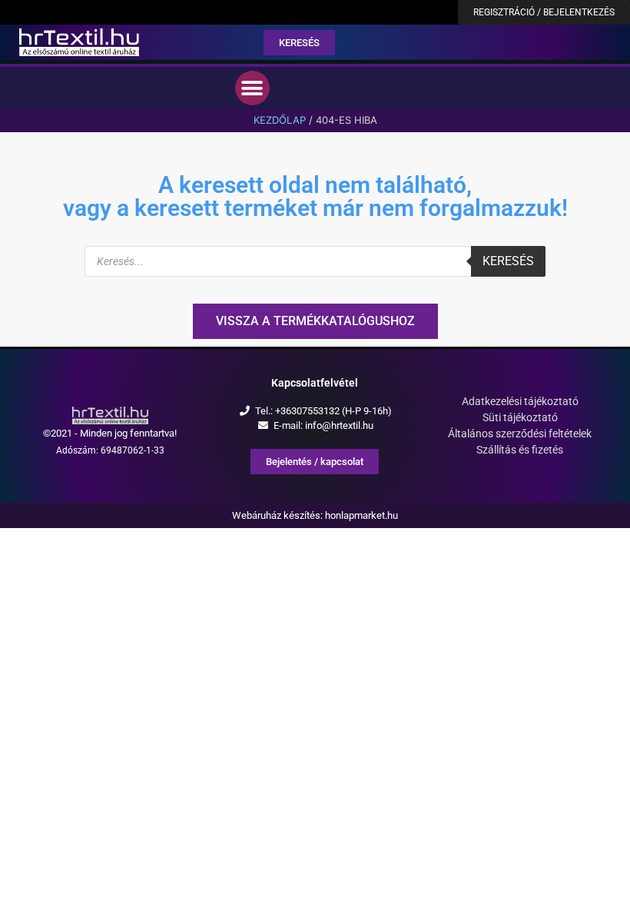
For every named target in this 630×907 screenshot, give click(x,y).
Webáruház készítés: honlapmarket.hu (315, 515)
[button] (252, 88)
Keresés (508, 261)
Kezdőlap (280, 120)
